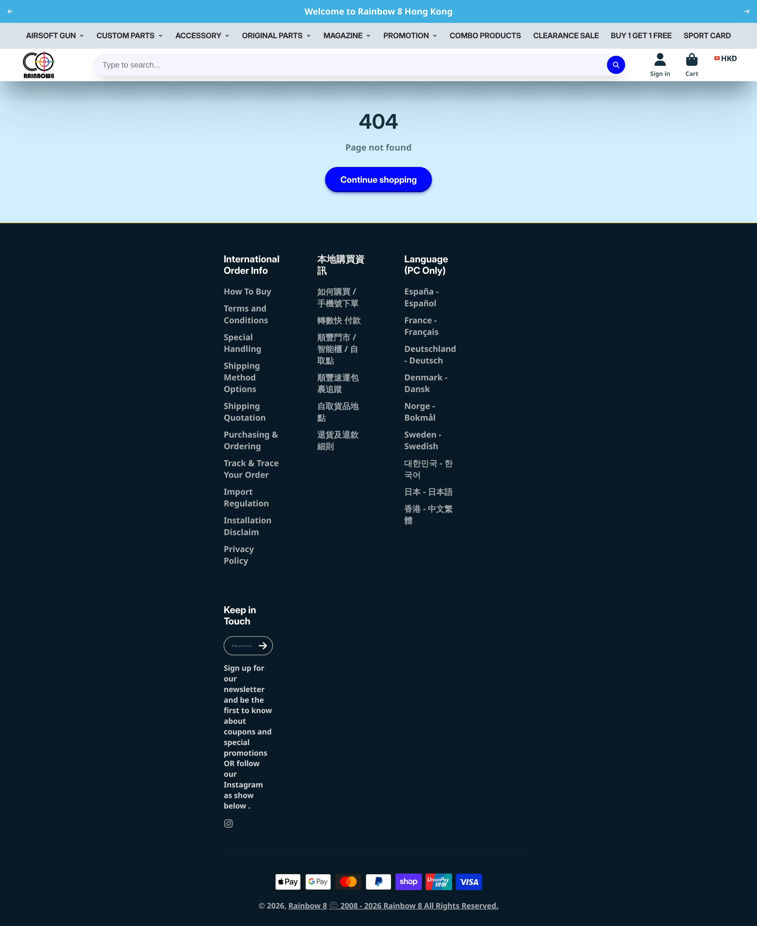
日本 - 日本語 (428, 491)
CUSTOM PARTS (126, 35)
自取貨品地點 (338, 411)
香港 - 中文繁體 (428, 514)
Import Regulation (246, 497)
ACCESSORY (198, 35)
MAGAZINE (343, 35)
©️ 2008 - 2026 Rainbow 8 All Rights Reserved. (413, 905)
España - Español (421, 297)
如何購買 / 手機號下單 (338, 297)
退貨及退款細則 (338, 440)
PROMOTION (406, 35)
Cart (691, 64)
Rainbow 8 (307, 905)
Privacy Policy (239, 554)
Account (660, 64)
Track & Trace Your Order (251, 468)
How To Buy (247, 291)
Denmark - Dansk (425, 383)
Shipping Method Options (242, 377)
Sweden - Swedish (422, 440)
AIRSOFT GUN (51, 35)
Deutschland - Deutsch (430, 354)
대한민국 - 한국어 (428, 468)
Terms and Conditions (246, 314)
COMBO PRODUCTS (485, 35)
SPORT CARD (707, 35)
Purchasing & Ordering (251, 440)
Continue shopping (378, 179)
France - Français (421, 325)
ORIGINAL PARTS (272, 35)
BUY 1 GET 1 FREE (641, 35)
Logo (39, 64)
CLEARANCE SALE (566, 35)
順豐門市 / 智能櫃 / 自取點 (337, 348)
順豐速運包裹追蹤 (338, 383)
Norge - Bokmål (420, 411)
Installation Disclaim (247, 525)
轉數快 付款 (339, 320)
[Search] (616, 65)
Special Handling (242, 342)
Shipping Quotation (245, 411)
